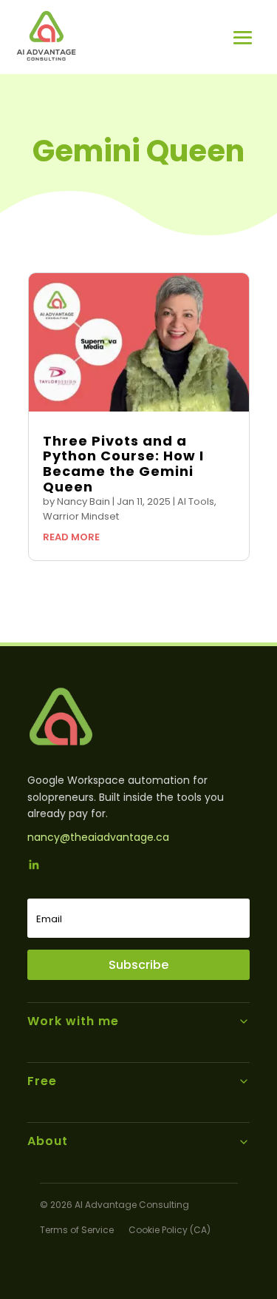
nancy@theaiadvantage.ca (98, 837)
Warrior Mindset (81, 516)
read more (71, 537)
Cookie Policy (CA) (170, 1230)
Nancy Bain (83, 501)
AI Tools (195, 501)
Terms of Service (77, 1230)
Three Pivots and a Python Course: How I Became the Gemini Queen (123, 464)
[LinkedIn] (34, 867)
